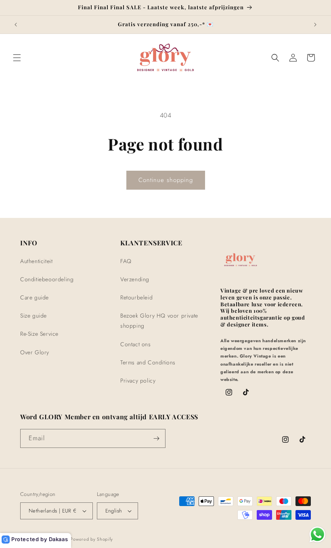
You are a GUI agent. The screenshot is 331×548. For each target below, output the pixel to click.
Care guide (34, 297)
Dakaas (58, 539)
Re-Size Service (39, 334)
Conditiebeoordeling (46, 279)
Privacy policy (137, 380)
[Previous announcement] (16, 24)
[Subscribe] (156, 438)
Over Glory (34, 352)
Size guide (33, 316)
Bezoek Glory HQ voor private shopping (159, 321)
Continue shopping (165, 180)
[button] (17, 58)
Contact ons (135, 344)
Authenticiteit (36, 261)
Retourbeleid (136, 297)
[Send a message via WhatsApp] (317, 534)
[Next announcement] (315, 24)
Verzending (134, 279)
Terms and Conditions (148, 362)
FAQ (126, 261)
